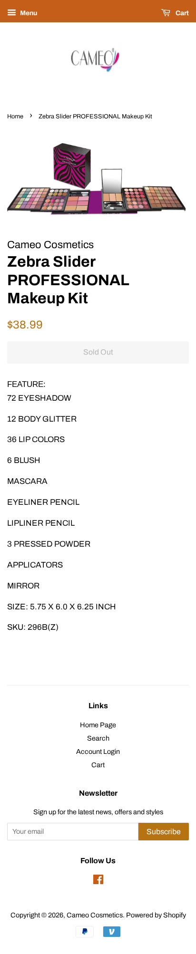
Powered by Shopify (156, 915)
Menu (28, 13)
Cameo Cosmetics (95, 915)
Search (98, 738)
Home (15, 116)
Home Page (98, 725)
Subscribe (164, 832)
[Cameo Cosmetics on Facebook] (98, 881)
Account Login (98, 751)
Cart (181, 13)
